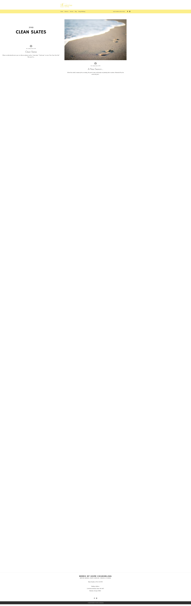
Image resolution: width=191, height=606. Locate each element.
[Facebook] (127, 11)
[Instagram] (129, 11)
